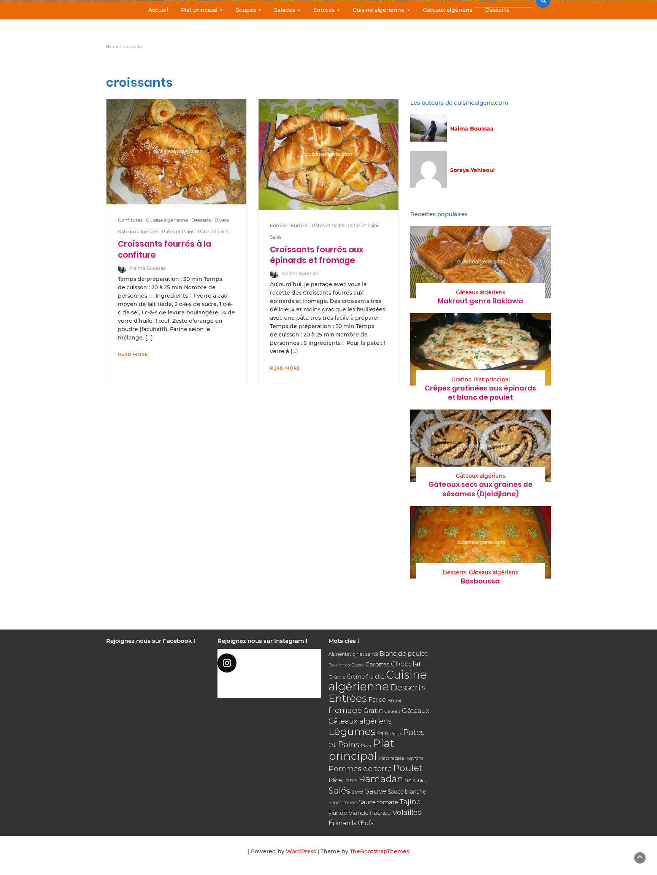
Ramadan (381, 778)
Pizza (366, 745)
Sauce (375, 791)
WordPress (301, 851)
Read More (133, 354)
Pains (396, 733)
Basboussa (480, 581)
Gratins (461, 379)
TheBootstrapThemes (379, 851)
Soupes (246, 9)
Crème (337, 677)
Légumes (352, 731)
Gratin (373, 710)
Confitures (130, 220)
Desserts (497, 9)
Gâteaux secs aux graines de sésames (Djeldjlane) (480, 489)
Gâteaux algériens (447, 9)
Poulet (407, 767)
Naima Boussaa (148, 268)
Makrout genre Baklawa (480, 301)
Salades (285, 9)
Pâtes (350, 780)
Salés (275, 237)
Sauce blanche (407, 792)
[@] (269, 663)
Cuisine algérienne (379, 9)
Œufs (366, 823)
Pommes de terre (360, 768)
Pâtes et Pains (178, 231)
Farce (377, 699)
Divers (221, 220)
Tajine (410, 801)
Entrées (324, 9)
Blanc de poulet (403, 653)
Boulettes (339, 665)
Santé (357, 792)
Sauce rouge (342, 802)
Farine (394, 700)
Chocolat (406, 664)
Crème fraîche (365, 677)
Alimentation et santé (353, 654)
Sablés (420, 780)
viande (337, 813)
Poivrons (414, 758)
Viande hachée (370, 812)
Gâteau (392, 711)
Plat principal (200, 9)
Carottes (377, 664)
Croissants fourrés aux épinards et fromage (316, 255)
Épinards (342, 823)
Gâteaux (415, 710)
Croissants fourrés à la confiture (164, 249)
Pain (382, 733)
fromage (345, 710)
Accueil (158, 9)
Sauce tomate (378, 802)
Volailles (406, 812)
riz (408, 780)
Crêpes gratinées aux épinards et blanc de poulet (480, 392)
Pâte (335, 780)
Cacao (357, 665)
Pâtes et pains (214, 231)
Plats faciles (391, 758)
